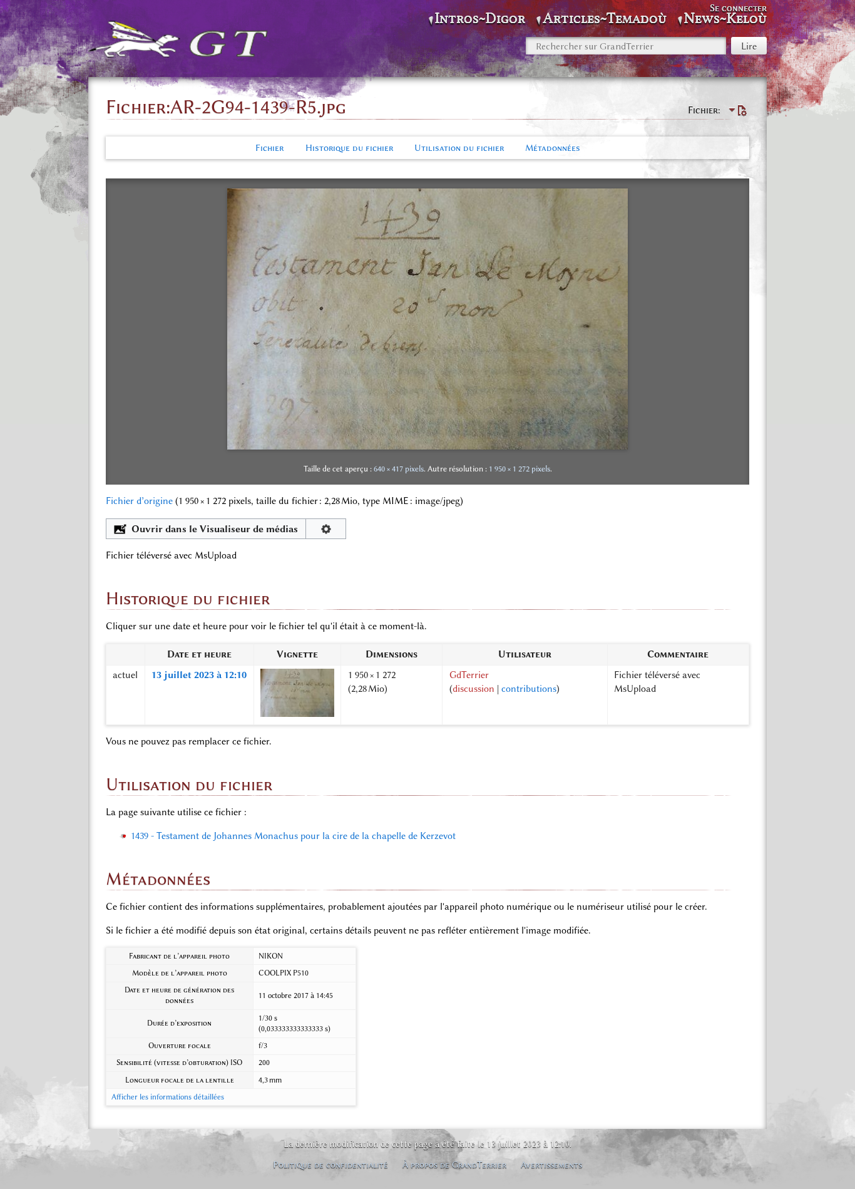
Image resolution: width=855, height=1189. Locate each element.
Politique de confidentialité (330, 1164)
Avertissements (551, 1164)
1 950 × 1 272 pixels (519, 468)
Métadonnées (552, 147)
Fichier (269, 147)
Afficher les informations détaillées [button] (167, 1097)
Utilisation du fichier (459, 147)
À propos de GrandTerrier (454, 1164)
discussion (473, 688)
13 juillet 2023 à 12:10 (199, 675)
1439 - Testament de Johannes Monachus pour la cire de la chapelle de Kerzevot (293, 836)
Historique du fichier (349, 147)
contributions (528, 688)
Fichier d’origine (139, 501)
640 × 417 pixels (399, 468)
